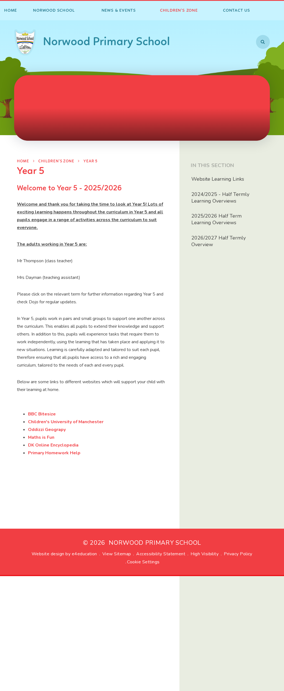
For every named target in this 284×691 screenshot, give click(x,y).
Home (23, 161)
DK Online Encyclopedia (53, 445)
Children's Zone (56, 161)
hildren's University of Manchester (67, 422)
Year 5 (90, 161)
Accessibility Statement (160, 554)
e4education (84, 554)
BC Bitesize (43, 414)
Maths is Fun (41, 437)
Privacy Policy (238, 554)
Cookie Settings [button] (143, 562)
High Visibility (205, 554)
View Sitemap (116, 554)
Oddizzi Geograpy (47, 430)
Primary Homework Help (54, 453)
